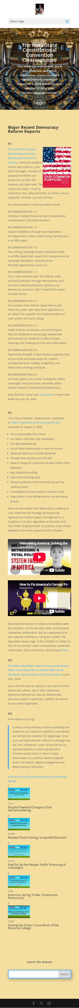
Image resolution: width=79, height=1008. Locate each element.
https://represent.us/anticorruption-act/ (35, 422)
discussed (46, 394)
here (65, 650)
